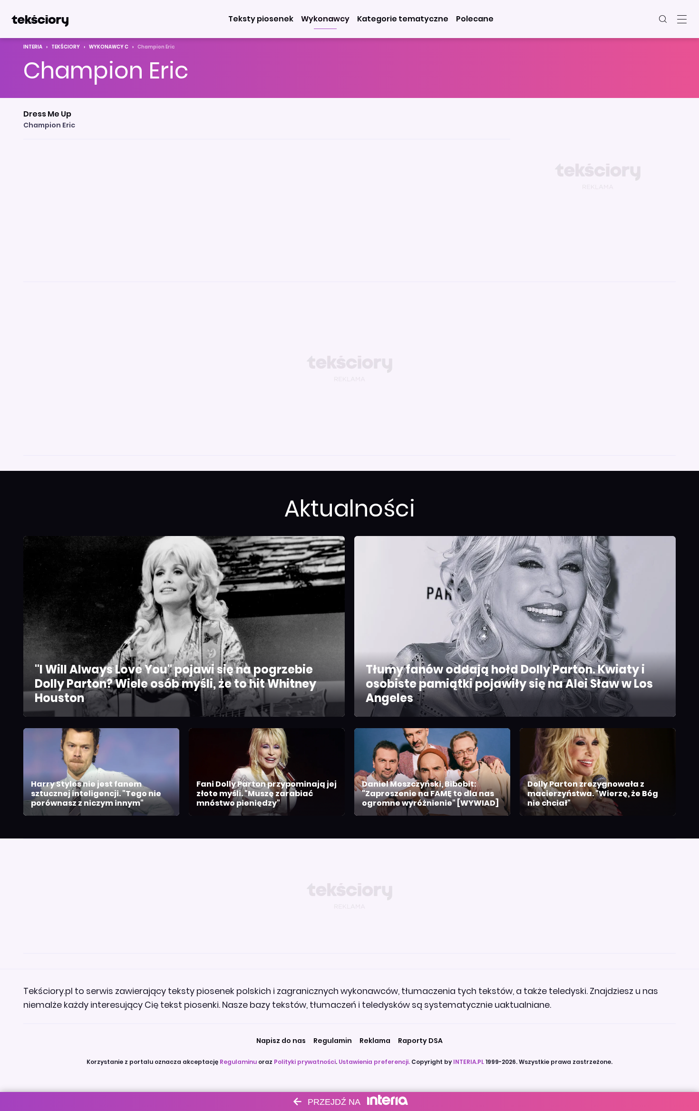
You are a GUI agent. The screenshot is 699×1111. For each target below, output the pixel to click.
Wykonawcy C (108, 46)
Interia (32, 46)
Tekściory (65, 46)
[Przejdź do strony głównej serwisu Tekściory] (39, 19)
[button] (260, 19)
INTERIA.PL (468, 1062)
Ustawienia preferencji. (374, 1061)
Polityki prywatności (305, 1062)
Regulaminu (238, 1062)
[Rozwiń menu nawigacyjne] (681, 19)
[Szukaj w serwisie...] (662, 19)
